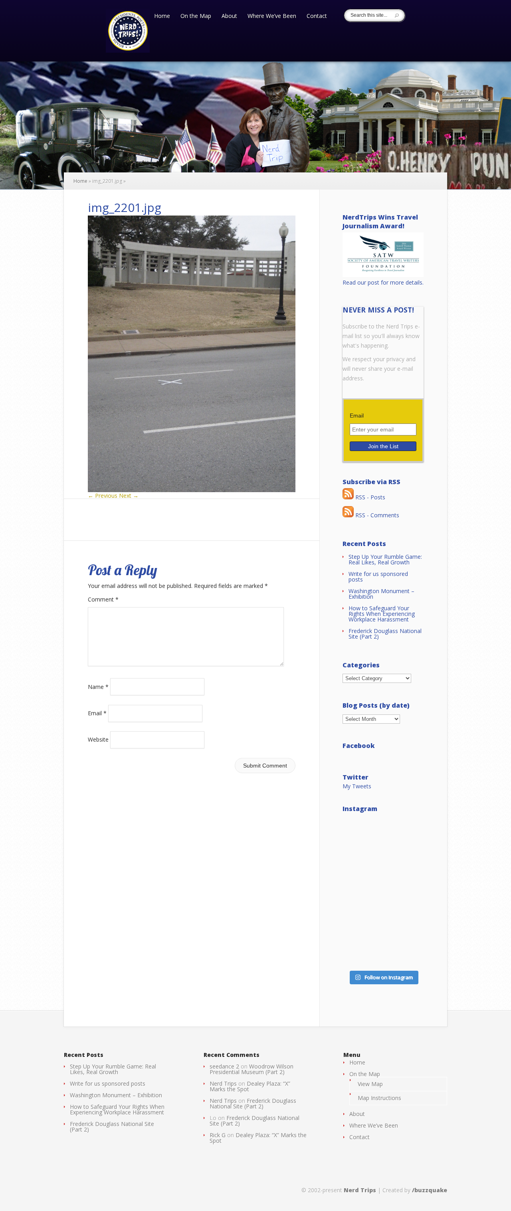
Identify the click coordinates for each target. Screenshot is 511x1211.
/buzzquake (429, 1190)
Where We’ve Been (272, 16)
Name (98, 686)
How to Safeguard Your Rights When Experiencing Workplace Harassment (382, 613)
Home (162, 16)
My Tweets (357, 786)
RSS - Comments (376, 515)
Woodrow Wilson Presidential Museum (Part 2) (251, 1069)
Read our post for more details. (383, 282)
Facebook (359, 745)
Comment (103, 599)
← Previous (102, 495)
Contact (317, 16)
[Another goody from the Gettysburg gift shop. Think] (383, 941)
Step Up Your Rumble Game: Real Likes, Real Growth (385, 559)
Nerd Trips (223, 1083)
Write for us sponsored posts (378, 576)
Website (98, 739)
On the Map (195, 16)
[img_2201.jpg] (191, 490)
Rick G (218, 1135)
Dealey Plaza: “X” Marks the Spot (250, 1086)
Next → (129, 495)
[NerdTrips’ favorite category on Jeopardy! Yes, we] (383, 892)
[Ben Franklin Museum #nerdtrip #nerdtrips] (383, 842)
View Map (370, 1084)
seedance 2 (224, 1066)
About (229, 16)
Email (97, 713)
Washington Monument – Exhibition (381, 593)
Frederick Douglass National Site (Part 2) (385, 633)
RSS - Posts (369, 497)
